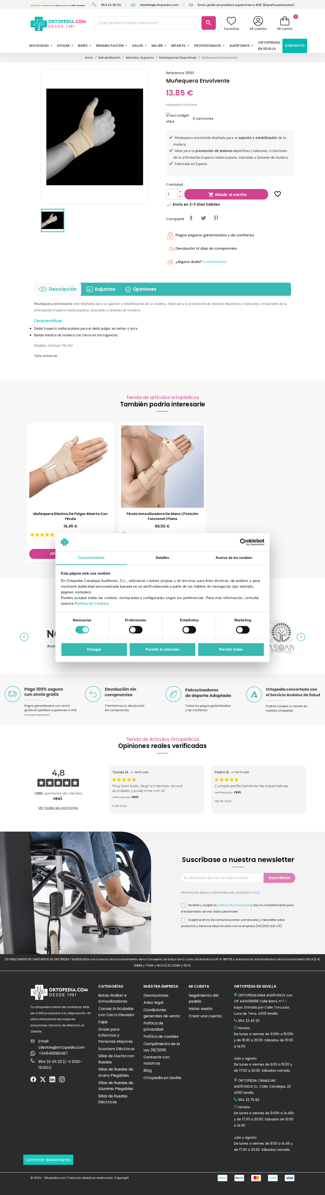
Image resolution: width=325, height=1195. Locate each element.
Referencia (175, 73)
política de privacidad (233, 905)
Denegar (94, 649)
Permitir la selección (162, 649)
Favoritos (231, 28)
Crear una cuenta (205, 1016)
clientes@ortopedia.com (159, 5)
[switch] (136, 629)
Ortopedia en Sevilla (162, 1078)
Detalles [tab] (162, 558)
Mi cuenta (258, 28)
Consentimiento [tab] (91, 558)
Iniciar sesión (200, 1008)
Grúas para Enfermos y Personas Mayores (115, 1035)
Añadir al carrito (227, 195)
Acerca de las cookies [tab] (234, 558)
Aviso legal (153, 1002)
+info (254, 892)
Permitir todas (231, 649)
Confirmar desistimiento (48, 1159)
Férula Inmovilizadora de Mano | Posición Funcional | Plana (162, 516)
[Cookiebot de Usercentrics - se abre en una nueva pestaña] (243, 542)
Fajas (103, 1022)
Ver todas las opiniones (58, 808)
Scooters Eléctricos (116, 1049)
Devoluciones (155, 995)
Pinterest (216, 218)
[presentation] (24, 637)
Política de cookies (160, 1036)
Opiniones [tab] (144, 289)
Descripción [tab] (63, 289)
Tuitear (203, 218)
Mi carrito (285, 28)
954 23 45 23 (110, 5)
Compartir (191, 218)
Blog (147, 1070)
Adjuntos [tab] (104, 289)
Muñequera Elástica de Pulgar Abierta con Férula (70, 516)
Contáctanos (215, 261)
